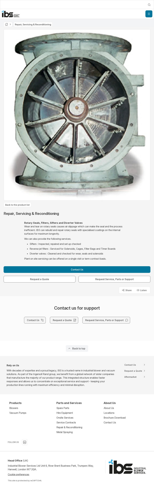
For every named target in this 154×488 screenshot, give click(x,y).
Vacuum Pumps (17, 412)
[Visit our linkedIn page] (25, 442)
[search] (149, 4)
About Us (109, 408)
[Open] (148, 13)
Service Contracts (66, 422)
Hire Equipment (64, 412)
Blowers (13, 408)
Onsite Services (64, 417)
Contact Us (110, 422)
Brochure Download (115, 417)
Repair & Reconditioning (69, 427)
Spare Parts (62, 408)
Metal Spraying (64, 432)
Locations (109, 412)
